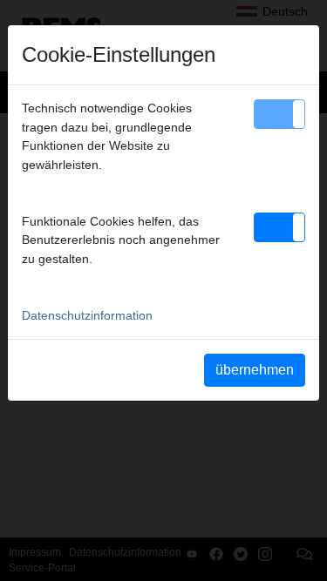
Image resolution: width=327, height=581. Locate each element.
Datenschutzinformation (87, 315)
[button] (279, 114)
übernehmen (254, 369)
